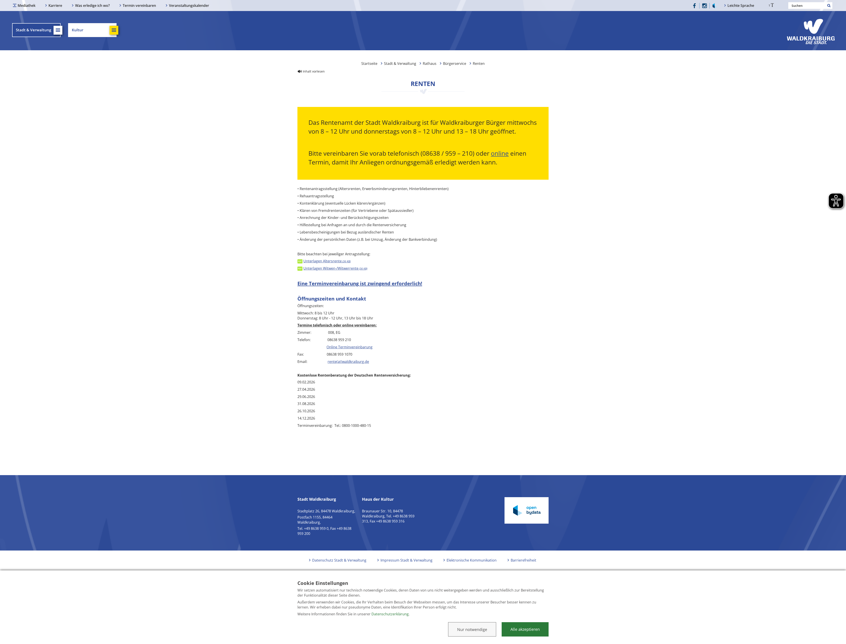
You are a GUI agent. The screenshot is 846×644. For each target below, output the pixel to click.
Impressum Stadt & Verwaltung (406, 560)
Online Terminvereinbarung (350, 347)
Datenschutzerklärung (390, 614)
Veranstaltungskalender (189, 5)
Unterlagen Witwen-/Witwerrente (335, 268)
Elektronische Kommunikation (472, 560)
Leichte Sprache (740, 5)
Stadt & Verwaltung (400, 63)
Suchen (829, 5)
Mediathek (26, 5)
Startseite (369, 63)
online (500, 153)
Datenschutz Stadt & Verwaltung (339, 560)
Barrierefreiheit (523, 560)
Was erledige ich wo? (92, 5)
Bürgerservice (454, 63)
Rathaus (429, 63)
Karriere (55, 5)
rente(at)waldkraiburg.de (348, 361)
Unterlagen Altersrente (327, 261)
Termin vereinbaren (139, 5)
